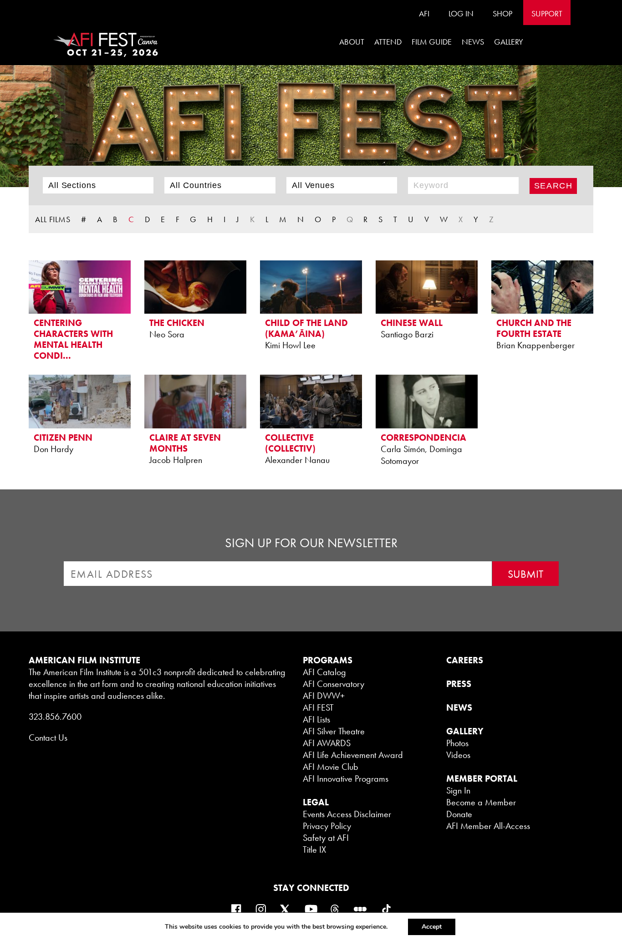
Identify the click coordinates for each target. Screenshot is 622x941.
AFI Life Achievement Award (353, 755)
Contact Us (48, 737)
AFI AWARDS (327, 743)
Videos (458, 755)
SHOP (502, 13)
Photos (457, 743)
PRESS (458, 684)
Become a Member (481, 802)
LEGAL (316, 802)
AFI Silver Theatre (334, 731)
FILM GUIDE (432, 41)
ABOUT (351, 41)
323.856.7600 (55, 716)
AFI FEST (318, 707)
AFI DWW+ (324, 696)
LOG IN (461, 13)
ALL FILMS (53, 219)
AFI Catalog (324, 672)
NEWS (459, 707)
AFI (424, 13)
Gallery (508, 41)
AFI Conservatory (333, 684)
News (473, 41)
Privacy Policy (327, 826)
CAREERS (464, 660)
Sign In (458, 790)
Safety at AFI (326, 838)
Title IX (314, 849)
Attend (388, 41)
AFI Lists (316, 719)
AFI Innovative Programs (345, 778)
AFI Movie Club (330, 767)
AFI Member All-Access (488, 826)
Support (546, 13)
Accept (432, 926)
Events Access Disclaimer (347, 814)
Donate (459, 814)
